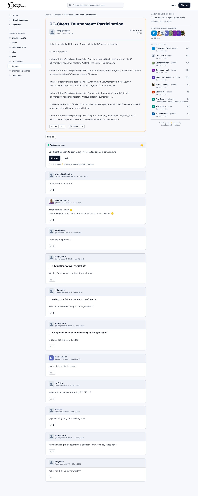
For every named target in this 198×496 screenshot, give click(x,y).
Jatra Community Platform (83, 164)
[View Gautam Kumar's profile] (170, 33)
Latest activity (158, 44)
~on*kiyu (59, 383)
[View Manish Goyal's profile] (166, 33)
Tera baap (160, 55)
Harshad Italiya (62, 200)
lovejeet (58, 409)
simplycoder (63, 30)
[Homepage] (17, 5)
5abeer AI (160, 92)
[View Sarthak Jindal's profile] (174, 33)
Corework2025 (163, 48)
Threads (57, 14)
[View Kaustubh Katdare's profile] (158, 33)
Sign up (54, 158)
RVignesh (59, 461)
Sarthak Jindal (162, 70)
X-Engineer (60, 230)
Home (48, 14)
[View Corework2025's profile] (154, 33)
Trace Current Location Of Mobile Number (172, 102)
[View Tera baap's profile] (162, 33)
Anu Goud (160, 99)
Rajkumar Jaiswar (164, 77)
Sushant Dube (162, 113)
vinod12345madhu (63, 174)
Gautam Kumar (162, 63)
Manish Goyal (61, 357)
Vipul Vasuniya (162, 84)
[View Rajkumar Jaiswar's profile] (178, 33)
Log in (66, 158)
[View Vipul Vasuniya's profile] (182, 33)
